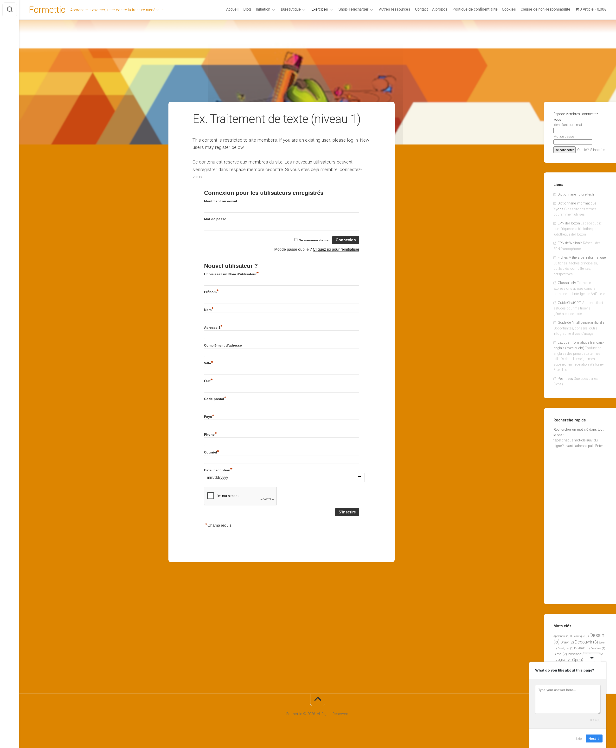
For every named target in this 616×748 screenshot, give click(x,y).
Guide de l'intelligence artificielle (581, 322)
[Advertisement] (317, 56)
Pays (209, 417)
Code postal (215, 399)
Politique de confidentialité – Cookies (484, 9)
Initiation (263, 9)
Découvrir (586, 642)
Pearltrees (565, 379)
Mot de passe (215, 219)
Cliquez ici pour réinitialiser (336, 249)
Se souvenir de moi (314, 240)
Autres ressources (394, 9)
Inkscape (577, 654)
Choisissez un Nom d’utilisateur (231, 274)
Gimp (560, 654)
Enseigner (565, 648)
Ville (208, 363)
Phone (210, 434)
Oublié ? (583, 150)
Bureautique (291, 9)
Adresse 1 (213, 327)
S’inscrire (597, 150)
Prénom (211, 292)
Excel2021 (582, 648)
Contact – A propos (431, 9)
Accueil (232, 9)
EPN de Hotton (569, 223)
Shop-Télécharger (353, 9)
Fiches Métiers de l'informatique (582, 257)
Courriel (211, 452)
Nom (209, 310)
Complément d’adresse (223, 345)
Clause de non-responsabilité (545, 9)
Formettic (47, 10)
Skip (579, 738)
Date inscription (218, 470)
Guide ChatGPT (569, 303)
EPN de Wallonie (570, 243)
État (208, 381)
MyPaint (564, 660)
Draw (567, 642)
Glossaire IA (567, 283)
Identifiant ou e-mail (220, 201)
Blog (247, 9)
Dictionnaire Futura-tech (576, 194)
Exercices (319, 9)
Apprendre (561, 636)
